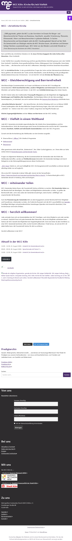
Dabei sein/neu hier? (8, 449)
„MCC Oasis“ (5, 166)
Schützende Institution (8, 453)
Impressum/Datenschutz (35, 527)
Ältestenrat (7, 144)
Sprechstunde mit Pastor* (31, 249)
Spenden (67, 202)
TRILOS (18, 537)
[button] (69, 18)
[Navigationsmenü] (69, 12)
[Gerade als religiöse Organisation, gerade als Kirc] (36, 306)
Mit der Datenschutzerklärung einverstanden (29, 423)
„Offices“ (16, 138)
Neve (26, 532)
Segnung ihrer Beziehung (50, 99)
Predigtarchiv (5, 364)
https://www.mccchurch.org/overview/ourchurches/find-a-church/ (23, 175)
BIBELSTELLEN (6, 366)
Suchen (3, 371)
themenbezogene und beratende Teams (24, 152)
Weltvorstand (7, 141)
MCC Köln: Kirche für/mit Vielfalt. (15, 20)
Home (3, 20)
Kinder (3, 451)
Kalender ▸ (6, 259)
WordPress (43, 532)
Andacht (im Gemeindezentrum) (33, 246)
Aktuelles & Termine (7, 446)
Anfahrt (3, 514)
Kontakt (3, 518)
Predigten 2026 (6, 362)
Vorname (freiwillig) (20, 400)
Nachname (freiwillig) (20, 408)
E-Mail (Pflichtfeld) (19, 416)
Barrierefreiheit (6, 516)
